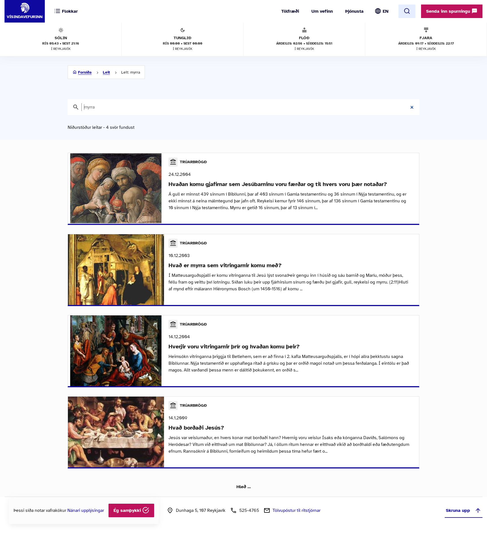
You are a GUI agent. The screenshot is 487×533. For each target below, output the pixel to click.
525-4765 (249, 510)
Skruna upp (458, 510)
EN (385, 11)
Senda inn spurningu (448, 11)
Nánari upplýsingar (85, 510)
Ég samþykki (128, 510)
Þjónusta (354, 11)
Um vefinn (322, 11)
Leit (106, 72)
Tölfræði (290, 11)
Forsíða (85, 72)
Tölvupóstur (296, 510)
